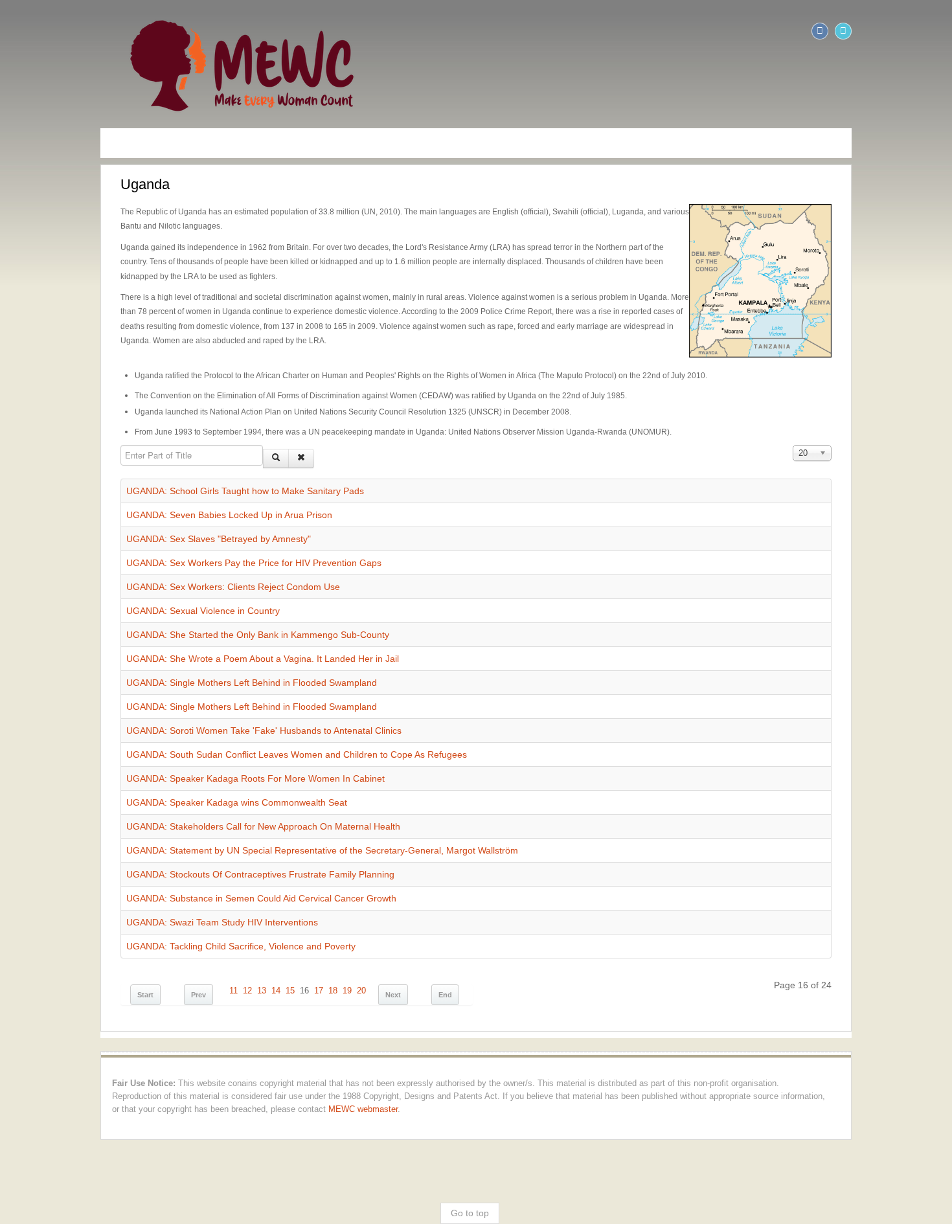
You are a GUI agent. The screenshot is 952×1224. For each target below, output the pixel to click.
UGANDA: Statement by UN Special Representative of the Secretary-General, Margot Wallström (225, 807)
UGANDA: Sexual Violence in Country (106, 567)
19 (250, 947)
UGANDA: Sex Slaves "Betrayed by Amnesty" (121, 495)
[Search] (179, 415)
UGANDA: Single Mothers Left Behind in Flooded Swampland (154, 639)
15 (193, 947)
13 (164, 947)
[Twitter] (940, 31)
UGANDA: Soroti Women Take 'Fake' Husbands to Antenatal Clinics (166, 687)
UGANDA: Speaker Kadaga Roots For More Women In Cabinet (158, 735)
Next (296, 951)
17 (221, 947)
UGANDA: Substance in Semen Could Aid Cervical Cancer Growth (164, 855)
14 (178, 947)
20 (264, 947)
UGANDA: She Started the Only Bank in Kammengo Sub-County (160, 591)
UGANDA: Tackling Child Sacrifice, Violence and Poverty (143, 903)
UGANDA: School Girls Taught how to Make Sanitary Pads (148, 447)
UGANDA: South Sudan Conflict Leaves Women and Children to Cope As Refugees (199, 711)
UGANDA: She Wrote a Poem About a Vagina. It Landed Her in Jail (165, 615)
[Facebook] (917, 31)
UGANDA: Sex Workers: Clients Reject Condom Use (136, 543)
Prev (101, 951)
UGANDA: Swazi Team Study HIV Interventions (125, 879)
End (348, 951)
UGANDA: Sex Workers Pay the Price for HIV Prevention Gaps (156, 519)
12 (150, 947)
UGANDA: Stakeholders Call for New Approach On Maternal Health (166, 783)
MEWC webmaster (751, 1053)
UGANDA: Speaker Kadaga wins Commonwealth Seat (139, 759)
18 (235, 947)
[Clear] (204, 415)
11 (136, 947)
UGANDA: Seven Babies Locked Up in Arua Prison (132, 471)
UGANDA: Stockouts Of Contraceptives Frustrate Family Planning (163, 831)
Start (48, 951)
